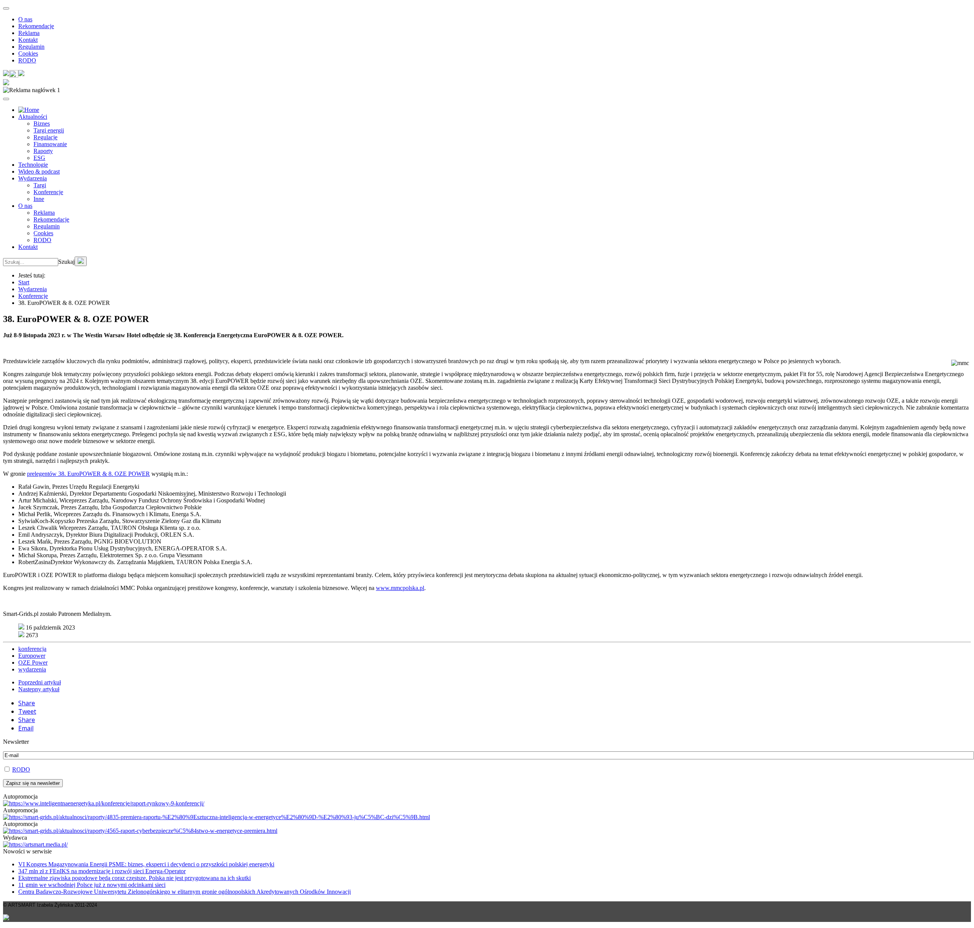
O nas (25, 19)
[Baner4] (103, 803)
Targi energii (48, 130)
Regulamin (31, 46)
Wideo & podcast (39, 171)
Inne (38, 199)
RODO (27, 60)
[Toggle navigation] (6, 8)
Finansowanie (50, 144)
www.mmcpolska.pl (400, 588)
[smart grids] (28, 110)
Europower (31, 655)
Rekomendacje (36, 26)
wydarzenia (32, 669)
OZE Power (33, 662)
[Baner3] (35, 844)
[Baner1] (216, 817)
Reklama (29, 33)
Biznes (41, 123)
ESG (39, 158)
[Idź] (81, 261)
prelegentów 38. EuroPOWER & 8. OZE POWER (88, 473)
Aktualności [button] (32, 116)
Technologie (33, 164)
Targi (39, 185)
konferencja (32, 649)
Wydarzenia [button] (32, 178)
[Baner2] (140, 831)
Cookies (28, 53)
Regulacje (45, 137)
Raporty (43, 151)
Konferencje (48, 192)
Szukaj (66, 261)
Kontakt (28, 40)
